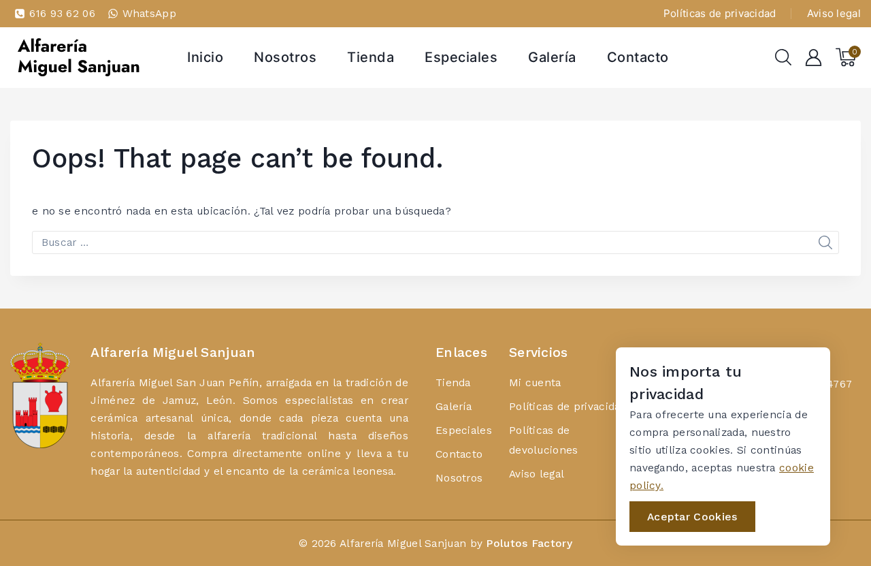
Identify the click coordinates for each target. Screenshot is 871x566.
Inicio (205, 57)
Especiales (461, 57)
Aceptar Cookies (692, 516)
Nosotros (285, 57)
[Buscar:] (435, 242)
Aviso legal (834, 13)
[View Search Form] (783, 57)
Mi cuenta (535, 382)
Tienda (370, 57)
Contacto (638, 57)
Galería (552, 57)
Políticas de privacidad (719, 13)
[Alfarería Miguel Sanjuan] (78, 57)
